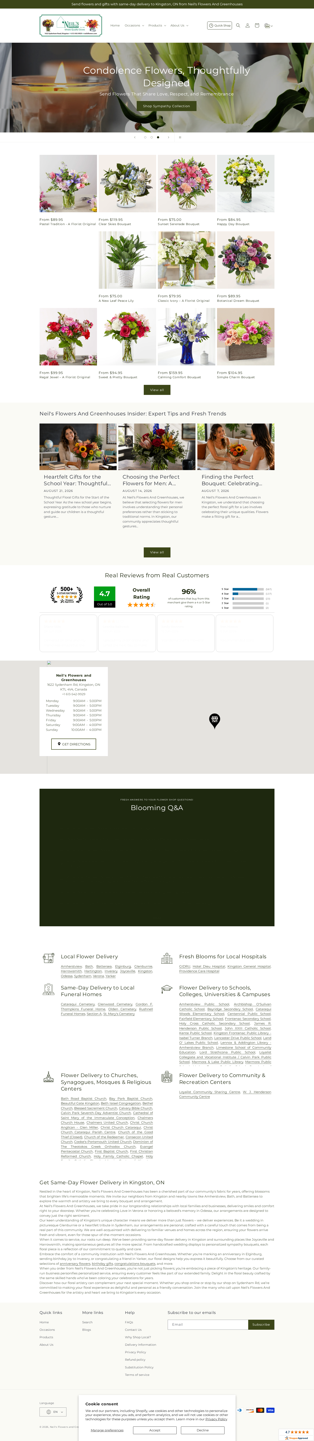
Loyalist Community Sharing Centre (209, 1092)
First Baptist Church (111, 1151)
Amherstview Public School (204, 1004)
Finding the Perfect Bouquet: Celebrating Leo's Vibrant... (230, 480)
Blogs (86, 1330)
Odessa (67, 976)
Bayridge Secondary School (230, 1009)
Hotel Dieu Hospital (209, 966)
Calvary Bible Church (135, 1108)
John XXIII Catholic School (248, 1028)
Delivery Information (140, 1345)
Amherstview (71, 966)
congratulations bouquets (134, 1264)
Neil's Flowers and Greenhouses (70, 1426)
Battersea (104, 966)
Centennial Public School (249, 1014)
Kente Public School (195, 1033)
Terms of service (137, 1375)
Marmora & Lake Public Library (217, 1062)
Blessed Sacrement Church (95, 1108)
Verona (98, 976)
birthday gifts (102, 1264)
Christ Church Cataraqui (121, 1127)
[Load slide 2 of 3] (151, 137)
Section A (94, 1014)
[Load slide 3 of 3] (158, 137)
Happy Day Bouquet (233, 224)
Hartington (93, 971)
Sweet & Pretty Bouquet (118, 377)
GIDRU (184, 966)
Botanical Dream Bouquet (238, 301)
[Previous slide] (134, 137)
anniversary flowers (75, 1264)
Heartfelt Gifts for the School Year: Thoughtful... (77, 480)
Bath (89, 966)
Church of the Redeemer (104, 1137)
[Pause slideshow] (179, 137)
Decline (203, 1430)
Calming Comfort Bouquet (179, 377)
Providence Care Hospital (199, 971)
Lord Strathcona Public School (227, 1052)
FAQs (129, 1322)
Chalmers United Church (107, 1122)
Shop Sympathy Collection (157, 106)
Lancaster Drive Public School (238, 1038)
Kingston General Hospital (249, 966)
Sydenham (82, 976)
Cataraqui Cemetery (78, 1004)
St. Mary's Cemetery (119, 1014)
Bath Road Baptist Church (84, 1099)
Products (46, 1337)
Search (87, 1322)
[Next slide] (168, 137)
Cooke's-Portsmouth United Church (102, 1142)
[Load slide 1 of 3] (145, 137)
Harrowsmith (71, 971)
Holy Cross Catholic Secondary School (214, 1023)
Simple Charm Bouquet (236, 377)
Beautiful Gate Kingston (80, 1103)
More (157, 918)
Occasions (47, 1330)
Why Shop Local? (138, 1337)
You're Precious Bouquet (59, 301)
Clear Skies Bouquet (115, 224)
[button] (134, 25)
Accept (154, 1430)
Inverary (111, 971)
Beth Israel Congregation (121, 1103)
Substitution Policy (139, 1367)
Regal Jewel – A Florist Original (65, 377)
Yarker (111, 976)
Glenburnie (143, 966)
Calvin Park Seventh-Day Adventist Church (96, 1113)
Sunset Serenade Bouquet (179, 224)
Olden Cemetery (122, 1009)
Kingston (145, 971)
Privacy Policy (216, 1419)
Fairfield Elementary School (201, 1019)
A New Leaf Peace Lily (116, 301)
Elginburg (123, 966)
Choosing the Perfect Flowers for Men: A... (151, 480)
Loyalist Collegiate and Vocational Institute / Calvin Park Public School (225, 1057)
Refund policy (135, 1360)
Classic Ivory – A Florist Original (184, 301)
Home (44, 1322)
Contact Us (133, 1330)
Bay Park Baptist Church (130, 1099)
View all (157, 390)
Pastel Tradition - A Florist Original (68, 224)
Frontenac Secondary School (248, 1019)
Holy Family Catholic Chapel (118, 1156)
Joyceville (127, 971)
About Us (46, 1345)
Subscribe (261, 1324)
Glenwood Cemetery (115, 1004)
